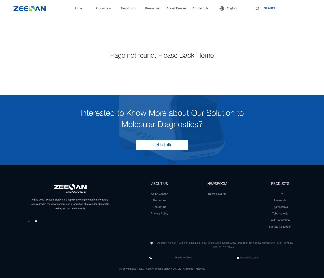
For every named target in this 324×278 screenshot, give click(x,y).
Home (78, 8)
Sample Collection (280, 227)
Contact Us (200, 8)
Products (102, 8)
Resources (152, 8)
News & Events (217, 194)
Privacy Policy (159, 214)
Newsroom (128, 8)
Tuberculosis (280, 214)
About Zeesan (176, 8)
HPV (280, 194)
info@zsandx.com (249, 258)
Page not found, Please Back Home (162, 56)
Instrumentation (280, 220)
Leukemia (280, 200)
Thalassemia (280, 207)
